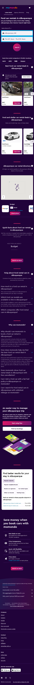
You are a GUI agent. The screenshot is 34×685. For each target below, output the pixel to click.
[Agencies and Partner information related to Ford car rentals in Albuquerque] (32, 166)
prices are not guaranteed (9, 584)
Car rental (7, 603)
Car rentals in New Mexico (9, 604)
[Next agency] (30, 197)
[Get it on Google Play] (5, 670)
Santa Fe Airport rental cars (10, 505)
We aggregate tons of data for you (14, 593)
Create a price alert (14, 560)
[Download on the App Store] (16, 670)
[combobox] (6, 28)
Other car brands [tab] (9, 492)
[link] (11, 94)
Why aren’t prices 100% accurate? (13, 596)
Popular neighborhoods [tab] (11, 484)
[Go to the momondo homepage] (11, 8)
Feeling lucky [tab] (20, 492)
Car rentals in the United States (19, 603)
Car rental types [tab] (23, 488)
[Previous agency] (3, 197)
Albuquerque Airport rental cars (12, 503)
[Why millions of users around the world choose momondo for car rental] (32, 325)
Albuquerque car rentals (23, 604)
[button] (3, 8)
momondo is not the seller (11, 590)
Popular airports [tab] (8, 480)
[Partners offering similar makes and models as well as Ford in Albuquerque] (32, 119)
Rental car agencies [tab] (10, 488)
